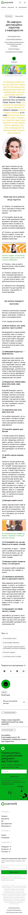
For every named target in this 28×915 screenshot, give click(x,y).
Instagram (5, 846)
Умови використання (14, 907)
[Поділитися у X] (11, 671)
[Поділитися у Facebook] (17, 671)
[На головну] (7, 2)
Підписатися (14, 776)
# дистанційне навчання (14, 39)
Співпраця (5, 837)
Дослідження (23, 7)
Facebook (5, 849)
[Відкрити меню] (25, 2)
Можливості (6, 826)
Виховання (9, 16)
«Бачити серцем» (10, 110)
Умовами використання (7, 783)
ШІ (16, 7)
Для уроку (11, 7)
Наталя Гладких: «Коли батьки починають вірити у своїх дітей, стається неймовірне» (13, 258)
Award (3, 835)
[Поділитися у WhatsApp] (23, 671)
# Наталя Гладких (14, 49)
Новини (3, 7)
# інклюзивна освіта (14, 36)
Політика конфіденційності (14, 910)
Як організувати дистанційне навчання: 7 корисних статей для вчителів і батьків (13, 536)
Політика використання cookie (14, 912)
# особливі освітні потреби (14, 51)
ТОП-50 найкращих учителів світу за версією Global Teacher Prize (14, 99)
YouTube (4, 851)
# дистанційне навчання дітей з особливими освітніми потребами (14, 44)
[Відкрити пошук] (20, 2)
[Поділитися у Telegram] (4, 671)
